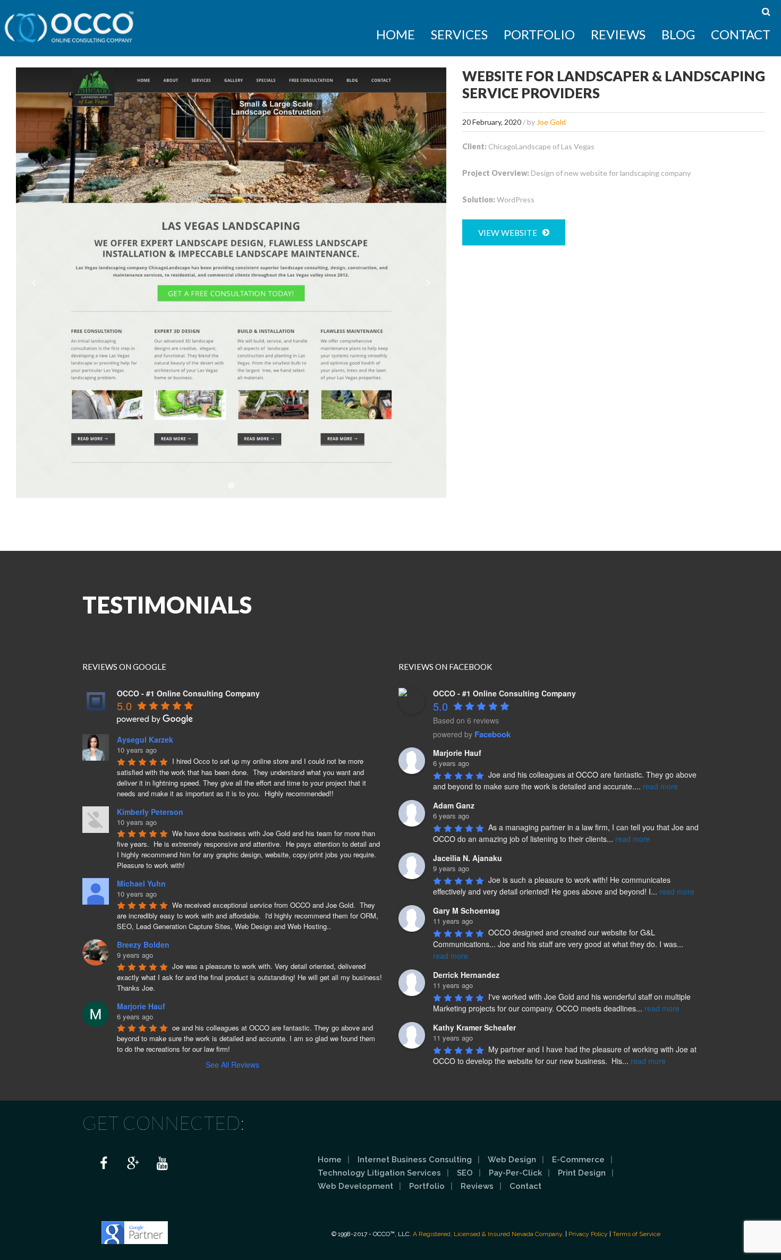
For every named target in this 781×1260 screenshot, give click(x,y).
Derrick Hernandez (466, 974)
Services (459, 34)
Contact (740, 34)
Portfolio (539, 34)
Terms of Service (636, 1234)
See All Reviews (232, 1064)
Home (395, 34)
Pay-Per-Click (515, 1173)
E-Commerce (578, 1159)
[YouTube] (162, 1164)
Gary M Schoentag (466, 910)
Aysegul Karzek (145, 739)
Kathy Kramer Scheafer (474, 1027)
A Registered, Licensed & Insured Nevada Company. (488, 1234)
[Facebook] (103, 1164)
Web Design (512, 1159)
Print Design (582, 1173)
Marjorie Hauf (141, 1006)
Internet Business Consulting (415, 1159)
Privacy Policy (588, 1234)
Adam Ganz (453, 805)
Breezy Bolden (143, 944)
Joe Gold (551, 121)
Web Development (355, 1186)
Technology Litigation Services (379, 1173)
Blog (678, 34)
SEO (465, 1173)
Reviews (618, 34)
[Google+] (133, 1164)
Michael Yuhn (141, 883)
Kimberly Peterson (150, 811)
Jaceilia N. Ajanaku (467, 858)
